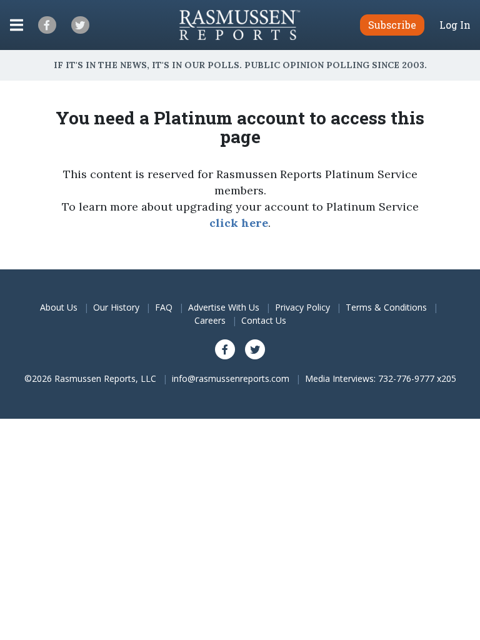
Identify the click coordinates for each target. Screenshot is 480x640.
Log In (455, 25)
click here (238, 223)
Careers (210, 320)
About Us (59, 307)
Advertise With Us (223, 307)
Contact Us (263, 320)
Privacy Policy (302, 307)
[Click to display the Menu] (16, 25)
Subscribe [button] (392, 24)
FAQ (163, 307)
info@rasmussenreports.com (230, 378)
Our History (116, 307)
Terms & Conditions (386, 307)
